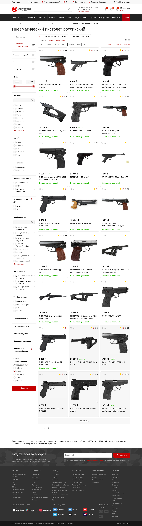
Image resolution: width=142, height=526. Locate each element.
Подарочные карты (78, 474)
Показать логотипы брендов (119, 44)
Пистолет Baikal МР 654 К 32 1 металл (113, 363)
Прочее (93, 17)
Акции (126, 17)
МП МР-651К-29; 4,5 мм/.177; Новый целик (50, 224)
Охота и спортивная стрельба (24, 17)
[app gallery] (45, 510)
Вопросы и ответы (58, 497)
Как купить (55, 474)
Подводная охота (18, 489)
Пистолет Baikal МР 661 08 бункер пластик (52, 132)
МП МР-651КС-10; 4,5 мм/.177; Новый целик (50, 363)
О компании (36, 471)
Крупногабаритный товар (60, 485)
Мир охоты (21, 9)
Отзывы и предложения (60, 495)
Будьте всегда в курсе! (29, 454)
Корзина (94, 477)
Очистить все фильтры (80, 36)
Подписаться (122, 455)
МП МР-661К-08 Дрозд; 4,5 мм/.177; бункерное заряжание (115, 271)
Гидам (34, 482)
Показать (24, 388)
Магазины (34, 2)
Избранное (95, 482)
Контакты (35, 495)
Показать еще (84, 421)
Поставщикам (36, 480)
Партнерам (36, 485)
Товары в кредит (77, 482)
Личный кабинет (98, 471)
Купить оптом (80, 2)
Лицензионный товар (59, 482)
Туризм (52, 17)
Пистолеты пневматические (22, 45)
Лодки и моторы (81, 17)
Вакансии (35, 477)
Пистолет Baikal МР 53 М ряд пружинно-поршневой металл (81, 86)
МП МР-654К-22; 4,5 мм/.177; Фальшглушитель (112, 132)
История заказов (97, 480)
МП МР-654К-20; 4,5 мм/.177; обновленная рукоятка (81, 271)
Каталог (15, 471)
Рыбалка (42, 17)
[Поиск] (53, 9)
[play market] (31, 510)
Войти (116, 2)
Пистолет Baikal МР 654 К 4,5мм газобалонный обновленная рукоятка (113, 410)
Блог (68, 2)
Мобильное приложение (40, 497)
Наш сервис (76, 471)
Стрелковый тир (77, 480)
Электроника (104, 17)
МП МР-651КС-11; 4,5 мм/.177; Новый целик (50, 317)
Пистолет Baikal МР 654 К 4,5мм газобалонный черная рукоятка (113, 86)
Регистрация (125, 2)
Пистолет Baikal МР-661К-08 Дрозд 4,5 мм (83, 363)
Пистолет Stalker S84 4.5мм (80, 131)
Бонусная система (78, 490)
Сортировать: (43, 40)
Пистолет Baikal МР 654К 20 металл (50, 86)
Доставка (55, 480)
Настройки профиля (99, 474)
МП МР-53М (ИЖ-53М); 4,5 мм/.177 (114, 177)
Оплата (54, 477)
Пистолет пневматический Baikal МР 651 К (52, 410)
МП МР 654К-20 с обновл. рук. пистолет (50, 271)
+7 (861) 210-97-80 (84, 9)
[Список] (129, 40)
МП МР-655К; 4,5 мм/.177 (111, 316)
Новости (34, 492)
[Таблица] (126, 40)
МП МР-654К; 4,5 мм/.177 (80, 177)
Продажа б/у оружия (99, 2)
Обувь (69, 17)
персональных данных (95, 460)
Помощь (55, 471)
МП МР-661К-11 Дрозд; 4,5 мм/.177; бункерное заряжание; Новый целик (83, 317)
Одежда (61, 17)
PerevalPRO (116, 17)
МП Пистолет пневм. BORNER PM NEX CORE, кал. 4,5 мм (52, 178)
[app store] (18, 510)
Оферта (54, 500)
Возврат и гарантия (58, 487)
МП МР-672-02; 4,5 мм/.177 (80, 223)
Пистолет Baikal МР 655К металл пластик (83, 410)
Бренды (34, 500)
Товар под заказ (77, 477)
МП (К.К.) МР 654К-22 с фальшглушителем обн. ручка (112, 224)
